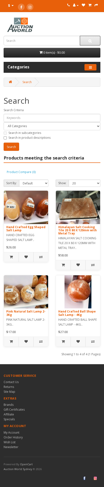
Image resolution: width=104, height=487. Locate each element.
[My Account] (76, 5)
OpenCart (26, 464)
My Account (11, 432)
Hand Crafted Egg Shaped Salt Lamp (25, 228)
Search (27, 82)
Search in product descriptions (29, 138)
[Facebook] (21, 7)
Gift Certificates (14, 409)
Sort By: (11, 183)
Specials (9, 419)
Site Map (9, 392)
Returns (9, 387)
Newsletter (11, 447)
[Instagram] (30, 7)
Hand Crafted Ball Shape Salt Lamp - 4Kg (77, 313)
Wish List (9, 442)
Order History (13, 437)
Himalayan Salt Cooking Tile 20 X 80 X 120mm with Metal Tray (77, 230)
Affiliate (9, 414)
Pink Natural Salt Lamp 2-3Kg (25, 313)
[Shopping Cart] (89, 5)
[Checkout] (96, 5)
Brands (9, 405)
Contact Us (11, 382)
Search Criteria (14, 110)
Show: (62, 183)
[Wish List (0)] (83, 5)
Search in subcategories (24, 133)
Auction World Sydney (18, 469)
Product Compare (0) (21, 172)
